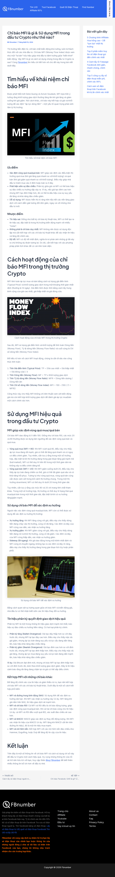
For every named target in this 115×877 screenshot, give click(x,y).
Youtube (62, 818)
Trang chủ (63, 811)
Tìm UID (34, 7)
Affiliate (61, 815)
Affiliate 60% (36, 10)
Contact (93, 815)
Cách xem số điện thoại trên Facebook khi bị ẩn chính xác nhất (98, 89)
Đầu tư (61, 822)
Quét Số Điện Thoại (69, 7)
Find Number (88, 7)
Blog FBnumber (53, 760)
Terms (92, 826)
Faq (91, 818)
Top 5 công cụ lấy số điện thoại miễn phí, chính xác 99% (97, 78)
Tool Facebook (49, 7)
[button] (110, 9)
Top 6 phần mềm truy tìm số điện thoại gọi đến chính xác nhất (97, 54)
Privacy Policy (96, 822)
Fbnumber (23, 62)
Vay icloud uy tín (66, 826)
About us (94, 811)
